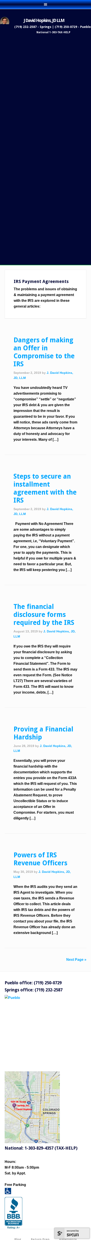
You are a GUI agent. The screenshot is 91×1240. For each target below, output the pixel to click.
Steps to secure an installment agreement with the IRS (45, 488)
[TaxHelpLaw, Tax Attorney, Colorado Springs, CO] (13, 1213)
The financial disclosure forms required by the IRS (43, 614)
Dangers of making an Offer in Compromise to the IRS (44, 352)
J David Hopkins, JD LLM (44, 20)
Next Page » (76, 959)
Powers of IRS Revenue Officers (40, 859)
